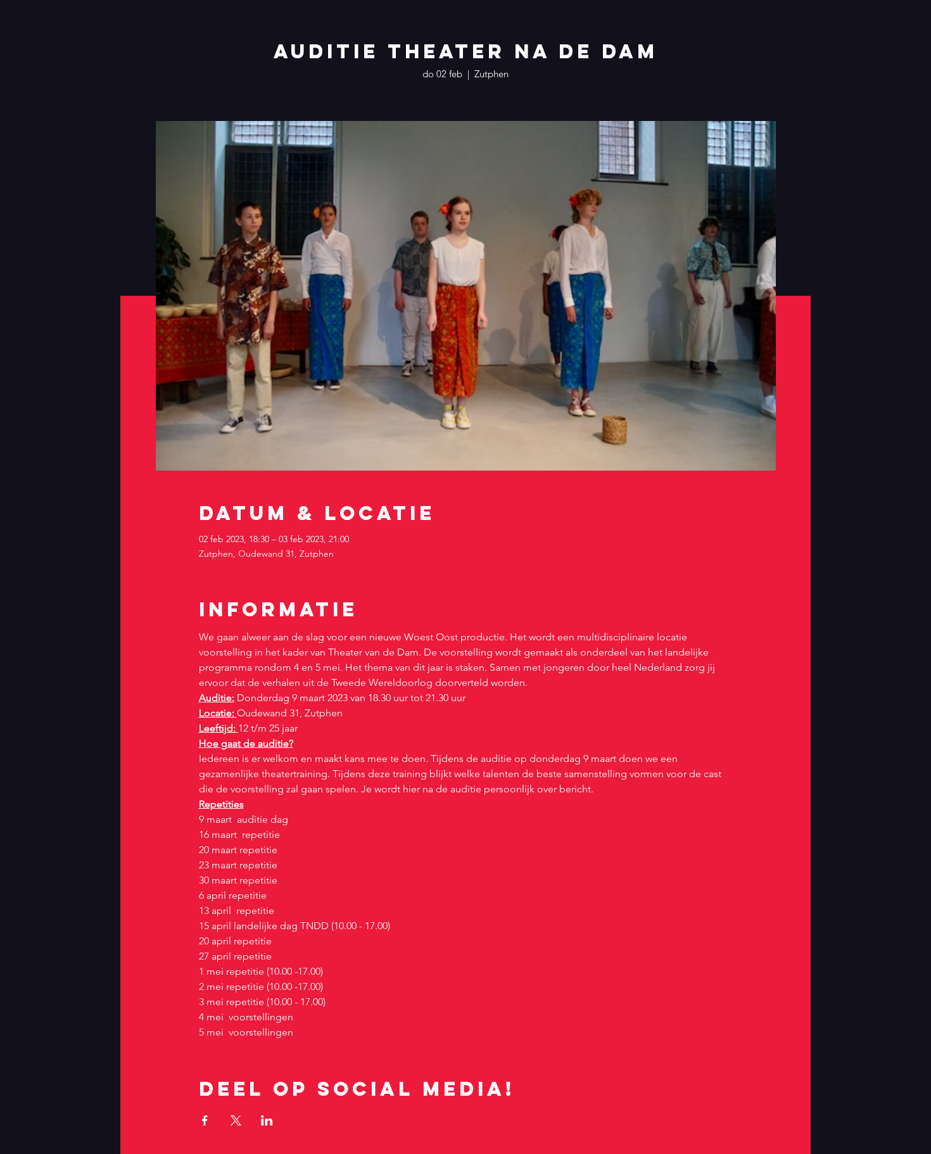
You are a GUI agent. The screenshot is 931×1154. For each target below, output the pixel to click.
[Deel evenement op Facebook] (205, 1120)
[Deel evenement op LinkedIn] (267, 1120)
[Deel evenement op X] (236, 1120)
